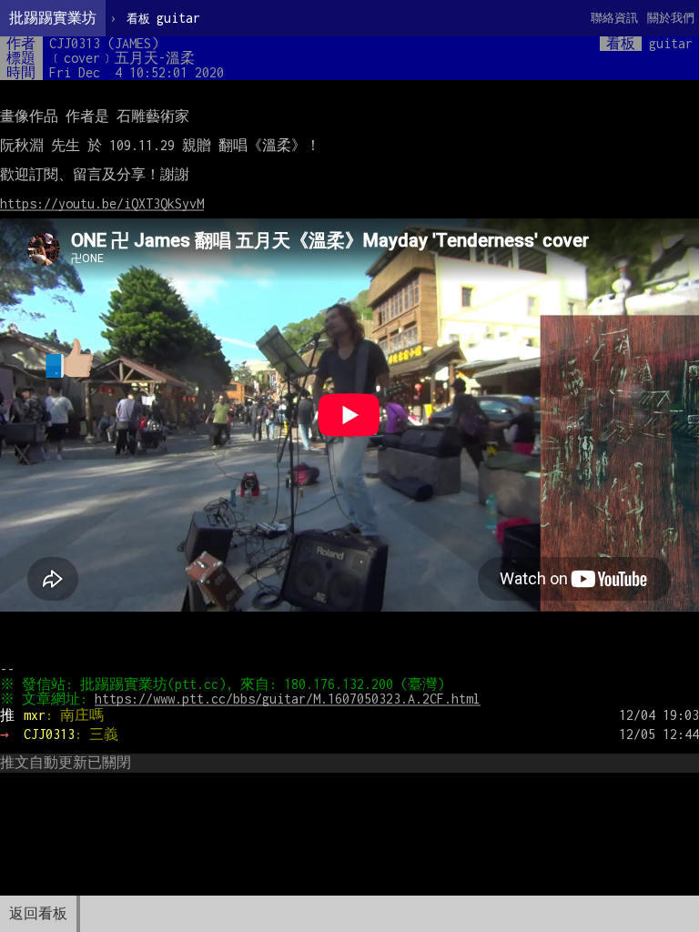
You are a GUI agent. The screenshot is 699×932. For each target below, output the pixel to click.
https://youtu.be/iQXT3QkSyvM (102, 203)
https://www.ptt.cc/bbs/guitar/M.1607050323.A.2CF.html (288, 698)
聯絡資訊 (614, 18)
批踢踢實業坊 (52, 17)
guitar (163, 17)
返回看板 (38, 913)
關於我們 (670, 18)
